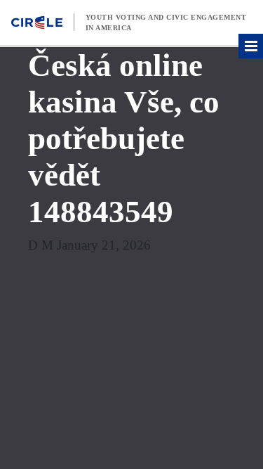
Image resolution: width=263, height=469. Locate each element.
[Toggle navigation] (250, 46)
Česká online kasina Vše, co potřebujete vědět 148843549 (124, 138)
